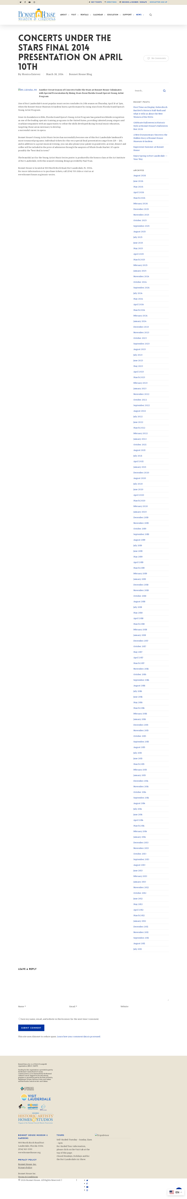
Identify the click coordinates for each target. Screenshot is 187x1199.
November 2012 (141, 887)
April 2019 (138, 562)
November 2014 (141, 786)
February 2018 (140, 629)
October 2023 (140, 338)
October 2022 (140, 400)
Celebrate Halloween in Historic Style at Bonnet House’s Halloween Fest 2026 (150, 125)
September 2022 (141, 405)
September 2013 (141, 859)
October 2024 (140, 282)
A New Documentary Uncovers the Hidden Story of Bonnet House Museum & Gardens (150, 138)
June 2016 (138, 697)
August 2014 (139, 803)
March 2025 (139, 259)
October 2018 (139, 596)
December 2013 (141, 842)
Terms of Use (69, 1180)
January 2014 (139, 837)
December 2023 (141, 327)
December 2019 (141, 517)
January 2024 (139, 321)
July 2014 (137, 809)
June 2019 (138, 551)
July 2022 (138, 416)
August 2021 (139, 450)
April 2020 (138, 495)
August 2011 (139, 943)
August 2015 (139, 747)
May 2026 (138, 187)
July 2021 (137, 456)
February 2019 (140, 573)
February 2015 (140, 769)
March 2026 (139, 198)
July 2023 (138, 355)
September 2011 (141, 938)
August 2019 (139, 540)
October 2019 (139, 528)
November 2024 (141, 276)
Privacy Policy (25, 1183)
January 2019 (139, 579)
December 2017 (140, 641)
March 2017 (139, 663)
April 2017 (138, 657)
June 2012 (138, 898)
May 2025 (138, 248)
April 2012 (138, 910)
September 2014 (141, 798)
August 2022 (139, 411)
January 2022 (140, 439)
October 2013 (139, 854)
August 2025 (139, 231)
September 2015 (141, 741)
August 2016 (139, 685)
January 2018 (139, 635)
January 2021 (139, 467)
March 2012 (139, 915)
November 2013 (141, 848)
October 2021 (139, 444)
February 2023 (140, 383)
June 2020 (138, 489)
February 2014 (140, 831)
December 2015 (140, 725)
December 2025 (141, 209)
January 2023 (139, 388)
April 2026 (138, 192)
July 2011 (137, 949)
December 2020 (141, 472)
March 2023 (139, 377)
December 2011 (140, 926)
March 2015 (139, 764)
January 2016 (139, 719)
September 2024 (141, 287)
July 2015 (137, 753)
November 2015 (141, 730)
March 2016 (139, 708)
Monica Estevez (31, 74)
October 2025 (140, 220)
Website (124, 1006)
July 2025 (138, 237)
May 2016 (138, 702)
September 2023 (141, 343)
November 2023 (141, 332)
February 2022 (140, 433)
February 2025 (140, 265)
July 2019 (137, 545)
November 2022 (141, 394)
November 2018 (141, 590)
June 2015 (138, 758)
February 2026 (140, 203)
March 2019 (139, 568)
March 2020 (139, 500)
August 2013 (139, 865)
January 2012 (139, 921)
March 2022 (139, 428)
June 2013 (138, 870)
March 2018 (139, 624)
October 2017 (139, 646)
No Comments (158, 58)
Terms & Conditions (28, 1177)
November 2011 (141, 932)
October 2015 (139, 736)
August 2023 (139, 349)
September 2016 (141, 680)
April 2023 (138, 372)
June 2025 (138, 243)
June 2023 (138, 360)
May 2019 (138, 556)
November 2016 (141, 669)
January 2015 (139, 775)
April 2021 (138, 461)
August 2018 (139, 601)
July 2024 (138, 293)
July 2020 (138, 484)
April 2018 (138, 618)
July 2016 (137, 691)
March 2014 (139, 826)
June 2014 (138, 814)
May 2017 (137, 652)
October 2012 (139, 893)
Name (22, 1006)
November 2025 (141, 215)
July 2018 (137, 607)
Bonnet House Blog (80, 74)
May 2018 (138, 613)
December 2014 (140, 781)
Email (73, 1006)
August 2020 (139, 478)
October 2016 (139, 674)
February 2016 (140, 713)
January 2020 (140, 512)
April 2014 (138, 820)
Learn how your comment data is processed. (79, 1036)
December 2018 (141, 585)
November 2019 (141, 523)
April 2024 (138, 304)
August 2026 (139, 175)
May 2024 (138, 299)
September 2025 (141, 226)
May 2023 (138, 366)
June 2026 (138, 181)
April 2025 (138, 254)
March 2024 (139, 310)
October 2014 (139, 792)
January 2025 (139, 271)
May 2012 (138, 904)
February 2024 (140, 315)
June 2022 (138, 422)
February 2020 (140, 506)
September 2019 (141, 534)
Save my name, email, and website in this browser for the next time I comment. (60, 1019)
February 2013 (140, 876)
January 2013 (139, 882)
